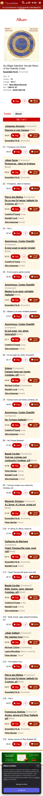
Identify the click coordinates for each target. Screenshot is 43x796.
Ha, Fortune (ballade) (16, 419)
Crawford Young (12, 214)
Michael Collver (12, 385)
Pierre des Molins (14, 197)
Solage (8, 368)
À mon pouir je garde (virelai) (20, 248)
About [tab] (18, 113)
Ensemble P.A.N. (10, 72)
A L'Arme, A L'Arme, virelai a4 (20, 504)
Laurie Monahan (12, 651)
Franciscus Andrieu (15, 711)
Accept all (21, 790)
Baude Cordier (12, 453)
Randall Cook (11, 218)
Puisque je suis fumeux (17, 130)
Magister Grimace (14, 501)
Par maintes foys (14, 637)
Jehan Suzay (11, 160)
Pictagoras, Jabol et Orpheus (20, 163)
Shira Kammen (11, 222)
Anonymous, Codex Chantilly (20, 241)
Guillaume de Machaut (16, 541)
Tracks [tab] (7, 113)
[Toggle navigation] (39, 3)
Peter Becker (11, 471)
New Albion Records (18, 85)
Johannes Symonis (15, 126)
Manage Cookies (21, 784)
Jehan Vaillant (12, 633)
